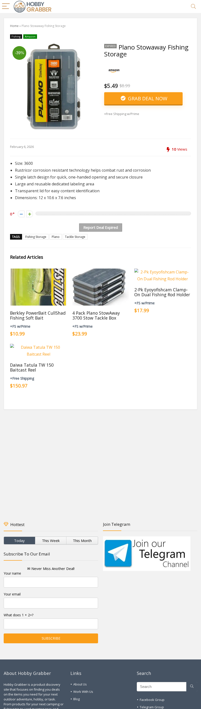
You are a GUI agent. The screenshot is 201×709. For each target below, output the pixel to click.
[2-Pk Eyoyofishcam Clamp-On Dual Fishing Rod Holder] (162, 272)
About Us (80, 684)
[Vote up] (29, 214)
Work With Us (83, 691)
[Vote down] (21, 214)
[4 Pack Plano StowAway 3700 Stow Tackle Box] (100, 272)
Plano (56, 237)
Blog (76, 699)
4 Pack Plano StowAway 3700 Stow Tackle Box (96, 315)
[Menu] (6, 6)
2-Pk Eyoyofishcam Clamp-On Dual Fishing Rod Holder (162, 292)
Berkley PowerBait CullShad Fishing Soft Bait (38, 315)
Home (14, 26)
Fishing (16, 36)
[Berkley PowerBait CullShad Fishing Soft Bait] (38, 272)
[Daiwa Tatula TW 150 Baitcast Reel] (38, 347)
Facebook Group (152, 699)
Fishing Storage (35, 237)
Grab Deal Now (147, 98)
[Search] (193, 6)
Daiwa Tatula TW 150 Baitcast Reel (32, 367)
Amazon (30, 36)
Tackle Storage (75, 237)
